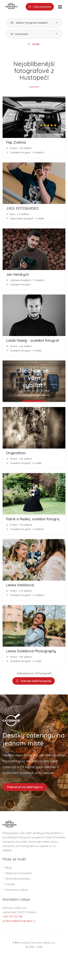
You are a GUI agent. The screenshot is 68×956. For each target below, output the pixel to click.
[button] (34, 23)
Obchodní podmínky (17, 878)
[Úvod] (10, 5)
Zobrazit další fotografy (35, 681)
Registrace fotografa (18, 873)
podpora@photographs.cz (19, 920)
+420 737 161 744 (12, 916)
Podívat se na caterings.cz (24, 787)
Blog (8, 867)
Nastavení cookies (16, 889)
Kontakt (10, 884)
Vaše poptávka (41, 6)
